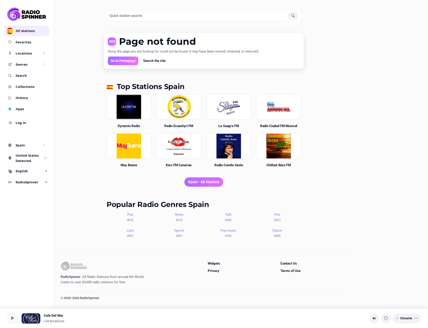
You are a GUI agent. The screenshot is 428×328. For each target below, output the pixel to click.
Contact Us (288, 263)
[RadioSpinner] (27, 14)
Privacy (213, 271)
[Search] (293, 15)
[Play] (12, 318)
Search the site (154, 61)
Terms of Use (290, 271)
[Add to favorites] (386, 318)
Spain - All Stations (203, 182)
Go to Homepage (123, 61)
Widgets (214, 263)
